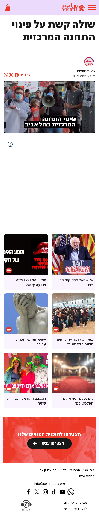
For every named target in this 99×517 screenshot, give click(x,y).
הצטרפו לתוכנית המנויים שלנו (49, 434)
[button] (7, 7)
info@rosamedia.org (49, 483)
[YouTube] (62, 491)
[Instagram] (45, 491)
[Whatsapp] (70, 491)
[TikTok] (53, 491)
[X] (36, 491)
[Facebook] (28, 491)
